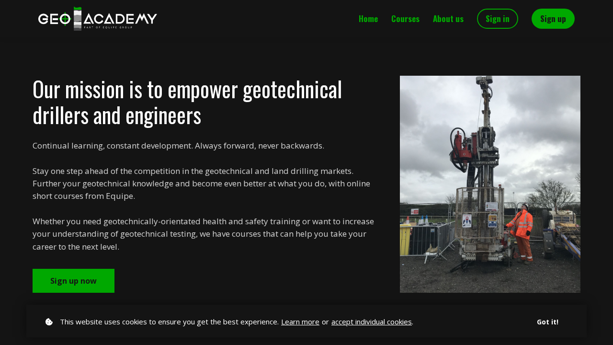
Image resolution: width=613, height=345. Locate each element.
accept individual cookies (371, 321)
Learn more (300, 321)
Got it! (547, 321)
